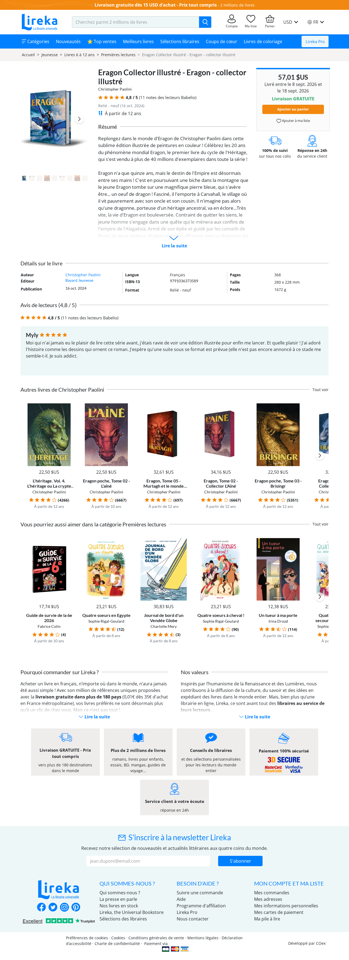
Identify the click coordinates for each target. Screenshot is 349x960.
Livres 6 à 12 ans (79, 54)
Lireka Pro (315, 41)
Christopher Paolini (115, 89)
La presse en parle (118, 899)
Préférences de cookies (87, 937)
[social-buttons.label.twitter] (53, 908)
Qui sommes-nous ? (120, 893)
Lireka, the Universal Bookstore (132, 912)
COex (321, 943)
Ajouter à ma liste (295, 120)
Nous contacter (193, 919)
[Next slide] (79, 119)
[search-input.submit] (205, 22)
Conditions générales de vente (156, 937)
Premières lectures (118, 54)
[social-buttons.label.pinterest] (75, 908)
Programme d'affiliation (201, 906)
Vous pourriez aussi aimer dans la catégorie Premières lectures (93, 524)
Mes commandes (271, 893)
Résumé (107, 126)
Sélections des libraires (123, 919)
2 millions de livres (237, 5)
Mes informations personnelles (286, 906)
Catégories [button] (37, 41)
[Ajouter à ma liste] (69, 406)
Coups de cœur (221, 41)
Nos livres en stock (119, 906)
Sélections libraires (179, 41)
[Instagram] (64, 908)
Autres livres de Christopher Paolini (62, 389)
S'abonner (240, 861)
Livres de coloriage (263, 41)
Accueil (28, 54)
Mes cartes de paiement (278, 912)
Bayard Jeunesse (79, 280)
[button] (100, 97)
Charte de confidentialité (117, 943)
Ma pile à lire (267, 919)
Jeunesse (49, 54)
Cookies (118, 937)
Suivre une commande (200, 893)
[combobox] (135, 22)
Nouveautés (68, 41)
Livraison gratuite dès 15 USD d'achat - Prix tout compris (156, 5)
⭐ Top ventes (101, 41)
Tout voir (320, 389)
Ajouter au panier (293, 109)
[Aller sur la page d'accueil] (39, 22)
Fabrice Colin (49, 626)
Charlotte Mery (164, 626)
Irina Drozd (278, 621)
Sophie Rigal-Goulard (106, 621)
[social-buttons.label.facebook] (41, 908)
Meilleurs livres (138, 41)
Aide (181, 899)
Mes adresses (268, 899)
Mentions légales (202, 937)
